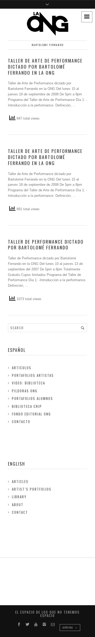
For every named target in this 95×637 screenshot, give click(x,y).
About (17, 504)
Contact (20, 512)
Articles (20, 481)
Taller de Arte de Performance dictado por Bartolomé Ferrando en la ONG (45, 66)
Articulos (21, 367)
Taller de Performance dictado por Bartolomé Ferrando (46, 244)
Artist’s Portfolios (31, 489)
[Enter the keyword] (82, 327)
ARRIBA (68, 627)
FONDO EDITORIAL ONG (31, 414)
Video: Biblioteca (28, 383)
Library (19, 496)
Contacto (21, 421)
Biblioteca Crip (27, 406)
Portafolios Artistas (33, 375)
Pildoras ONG (24, 390)
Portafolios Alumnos (32, 398)
